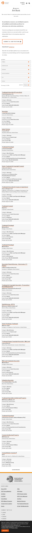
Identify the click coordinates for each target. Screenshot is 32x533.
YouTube (4, 520)
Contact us (11, 47)
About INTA (3, 489)
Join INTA (22, 2)
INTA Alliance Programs (6, 501)
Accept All (5, 530)
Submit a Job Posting (12, 41)
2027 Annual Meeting (6, 491)
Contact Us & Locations (6, 503)
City (2, 77)
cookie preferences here (7, 526)
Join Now (19, 498)
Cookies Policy (5, 527)
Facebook (4, 516)
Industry (3, 81)
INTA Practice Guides (22, 494)
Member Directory (21, 501)
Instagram (4, 518)
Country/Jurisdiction (5, 73)
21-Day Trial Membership (23, 506)
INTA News (19, 491)
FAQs (18, 489)
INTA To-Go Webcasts (22, 496)
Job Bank (3, 494)
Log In (23, 4)
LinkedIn (4, 512)
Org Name (4, 69)
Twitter (3, 514)
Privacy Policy (14, 527)
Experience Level (5, 65)
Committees (4, 498)
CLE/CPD (3, 496)
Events (2, 506)
